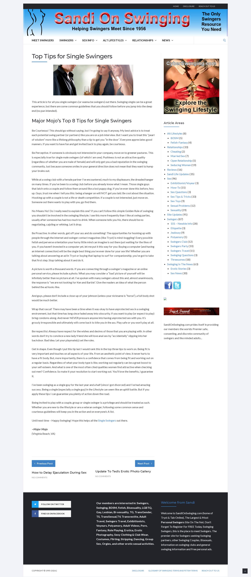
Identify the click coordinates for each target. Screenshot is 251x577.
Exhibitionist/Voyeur (183, 183)
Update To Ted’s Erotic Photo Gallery (123, 471)
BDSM (175, 138)
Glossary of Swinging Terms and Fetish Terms (173, 571)
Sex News (176, 273)
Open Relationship (181, 160)
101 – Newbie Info (181, 223)
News (166, 40)
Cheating (176, 151)
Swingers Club (179, 241)
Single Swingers (107, 420)
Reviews (172, 169)
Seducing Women (181, 165)
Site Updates (174, 214)
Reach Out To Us (207, 6)
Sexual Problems (180, 205)
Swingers (66, 40)
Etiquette (176, 228)
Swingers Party (179, 246)
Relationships (142, 40)
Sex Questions (179, 192)
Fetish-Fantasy (179, 142)
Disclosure (188, 6)
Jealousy (176, 232)
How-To (175, 187)
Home (176, 6)
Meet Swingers (43, 40)
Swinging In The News (180, 264)
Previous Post (45, 463)
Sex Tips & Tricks (181, 196)
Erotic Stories (178, 268)
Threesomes (178, 259)
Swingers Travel (180, 250)
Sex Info (88, 40)
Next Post (143, 463)
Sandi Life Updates (178, 174)
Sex (169, 178)
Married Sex (178, 156)
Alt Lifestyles (113, 40)
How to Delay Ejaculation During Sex (59, 472)
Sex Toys (176, 201)
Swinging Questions (182, 255)
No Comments (39, 477)
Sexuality (176, 210)
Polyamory (177, 237)
